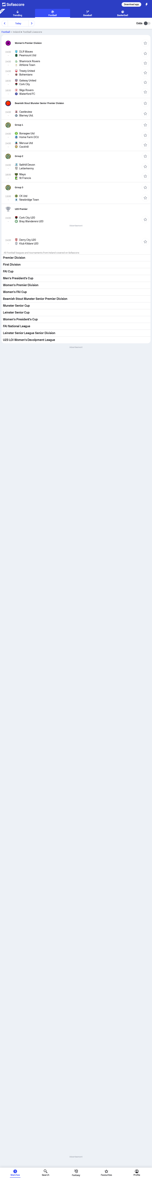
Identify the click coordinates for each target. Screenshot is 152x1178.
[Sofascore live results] (15, 4)
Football (5, 32)
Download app (131, 4)
